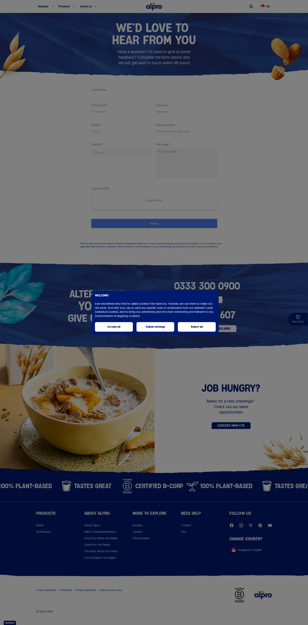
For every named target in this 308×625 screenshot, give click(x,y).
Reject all (197, 327)
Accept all (113, 327)
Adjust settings (155, 327)
